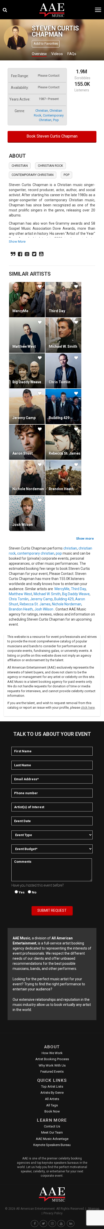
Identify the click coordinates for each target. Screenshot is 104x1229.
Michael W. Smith (63, 346)
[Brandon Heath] (63, 477)
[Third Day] (63, 299)
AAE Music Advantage (52, 1139)
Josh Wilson (22, 525)
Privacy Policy (53, 1213)
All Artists (52, 1099)
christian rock (50, 166)
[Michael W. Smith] (63, 335)
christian (41, 110)
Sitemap (93, 1208)
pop (56, 120)
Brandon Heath (61, 489)
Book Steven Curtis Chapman (52, 136)
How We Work (52, 1053)
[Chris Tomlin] (63, 370)
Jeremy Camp (24, 418)
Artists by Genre (52, 1092)
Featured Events (52, 1071)
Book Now (52, 1111)
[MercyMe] (27, 299)
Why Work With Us (52, 1065)
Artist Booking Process (52, 1059)
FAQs (71, 54)
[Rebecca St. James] (63, 442)
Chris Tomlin (59, 382)
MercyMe (20, 311)
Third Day (57, 311)
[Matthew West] (27, 335)
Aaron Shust (22, 453)
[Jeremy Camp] (27, 406)
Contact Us (52, 1126)
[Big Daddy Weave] (27, 370)
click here (88, 707)
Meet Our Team (52, 1132)
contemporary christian (33, 175)
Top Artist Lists (52, 1086)
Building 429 (59, 418)
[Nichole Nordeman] (27, 477)
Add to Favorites (46, 43)
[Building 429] (63, 406)
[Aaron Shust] (27, 442)
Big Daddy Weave (26, 382)
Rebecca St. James (65, 453)
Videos (57, 54)
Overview (39, 54)
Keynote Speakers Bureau (52, 1145)
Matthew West (24, 346)
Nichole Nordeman (28, 489)
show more (17, 241)
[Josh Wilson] (27, 513)
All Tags (52, 1105)
